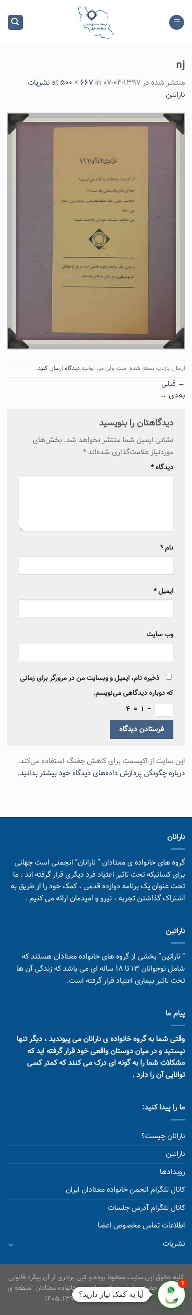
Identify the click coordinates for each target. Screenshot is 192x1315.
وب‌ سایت (160, 634)
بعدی (172, 396)
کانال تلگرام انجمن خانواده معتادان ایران (125, 1190)
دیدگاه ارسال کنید (59, 368)
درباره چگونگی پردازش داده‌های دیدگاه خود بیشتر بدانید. (101, 773)
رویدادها (172, 1172)
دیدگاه (162, 467)
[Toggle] (10, 1244)
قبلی (173, 384)
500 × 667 (76, 83)
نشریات (174, 1244)
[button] (171, 1294)
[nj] (96, 231)
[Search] (15, 22)
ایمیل (163, 591)
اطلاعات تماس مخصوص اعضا (141, 1226)
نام (166, 548)
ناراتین (175, 1154)
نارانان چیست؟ (163, 1136)
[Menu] (176, 22)
